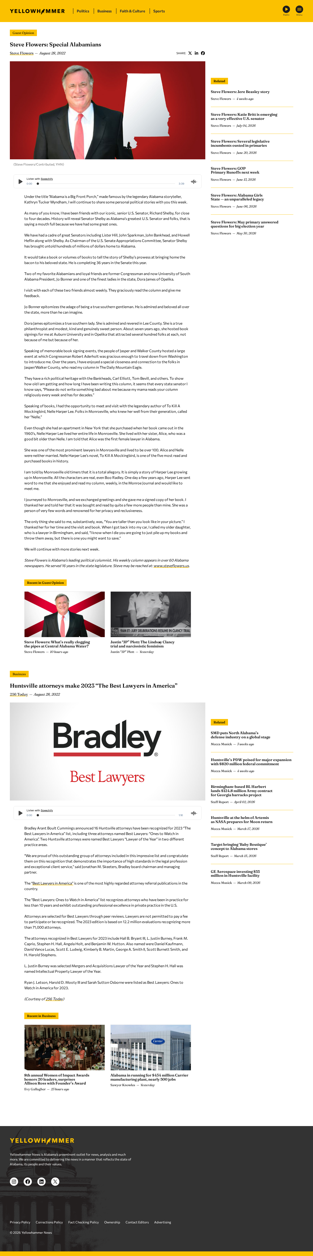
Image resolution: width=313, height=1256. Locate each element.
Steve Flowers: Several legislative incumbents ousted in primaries (240, 143)
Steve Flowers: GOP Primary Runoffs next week (235, 170)
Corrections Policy (49, 1222)
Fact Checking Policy (83, 1222)
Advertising (162, 1222)
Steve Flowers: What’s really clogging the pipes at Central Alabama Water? (57, 644)
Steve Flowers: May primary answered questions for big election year (244, 224)
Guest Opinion (23, 33)
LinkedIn (196, 53)
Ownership (112, 1222)
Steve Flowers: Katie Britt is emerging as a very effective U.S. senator (244, 116)
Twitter (189, 53)
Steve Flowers (21, 53)
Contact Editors (137, 1222)
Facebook (202, 53)
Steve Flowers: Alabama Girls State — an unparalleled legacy (237, 197)
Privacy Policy (20, 1222)
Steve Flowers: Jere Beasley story (240, 91)
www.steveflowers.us (171, 565)
